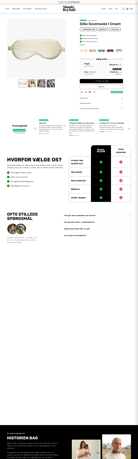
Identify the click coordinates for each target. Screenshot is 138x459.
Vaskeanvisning (85, 103)
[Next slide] (129, 128)
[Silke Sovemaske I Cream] (22, 83)
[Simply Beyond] (69, 9)
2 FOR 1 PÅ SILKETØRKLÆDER (69, 2)
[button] (110, 8)
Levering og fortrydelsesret (89, 108)
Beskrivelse (84, 98)
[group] (69, 2)
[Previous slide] (35, 128)
